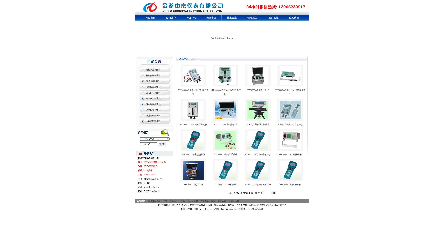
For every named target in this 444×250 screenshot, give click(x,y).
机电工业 (204, 200)
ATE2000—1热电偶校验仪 (193, 154)
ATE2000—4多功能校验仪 (290, 154)
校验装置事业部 (153, 70)
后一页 (254, 193)
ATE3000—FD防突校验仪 (225, 124)
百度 (183, 200)
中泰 (165, 200)
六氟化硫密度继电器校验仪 (290, 124)
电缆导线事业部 (153, 115)
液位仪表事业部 (153, 98)
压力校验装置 (154, 200)
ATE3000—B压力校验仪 (258, 90)
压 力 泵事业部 (152, 81)
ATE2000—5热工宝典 (193, 184)
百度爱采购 (192, 200)
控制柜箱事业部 (153, 121)
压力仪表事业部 (153, 92)
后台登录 (259, 209)
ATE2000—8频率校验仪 (290, 184)
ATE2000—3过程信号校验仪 (258, 154)
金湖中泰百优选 (218, 200)
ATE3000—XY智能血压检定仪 (193, 124)
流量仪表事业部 (153, 87)
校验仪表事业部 (153, 75)
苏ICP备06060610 (246, 209)
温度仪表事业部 (153, 110)
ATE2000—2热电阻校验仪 (225, 154)
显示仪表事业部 (153, 104)
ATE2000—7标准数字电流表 (258, 184)
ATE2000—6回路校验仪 (225, 184)
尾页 (260, 193)
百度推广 (174, 200)
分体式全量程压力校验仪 (257, 124)
